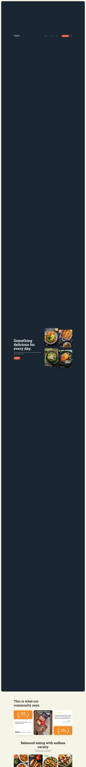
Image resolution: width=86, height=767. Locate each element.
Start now (17, 358)
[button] (71, 36)
